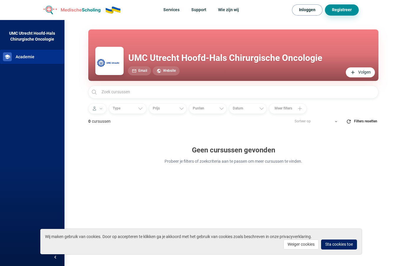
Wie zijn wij (228, 9)
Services (171, 9)
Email (142, 71)
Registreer (342, 9)
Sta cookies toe (339, 244)
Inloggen (307, 9)
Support (198, 9)
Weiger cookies (301, 244)
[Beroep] (97, 108)
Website (169, 71)
